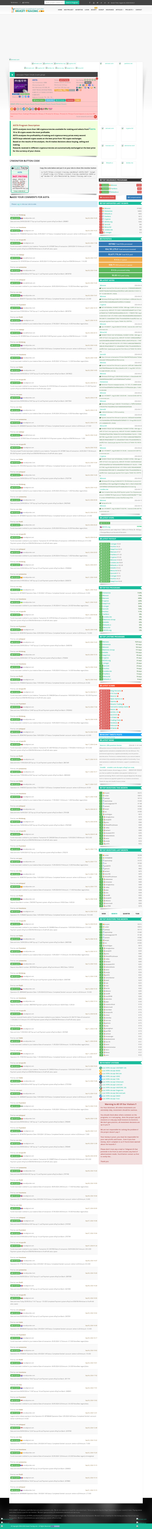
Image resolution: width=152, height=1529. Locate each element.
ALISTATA (114, 715)
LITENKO (113, 717)
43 (101, 1036)
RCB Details (61, 100)
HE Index (25, 94)
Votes (78, 100)
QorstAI (107, 224)
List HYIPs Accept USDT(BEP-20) (114, 1068)
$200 (139, 188)
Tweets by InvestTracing (107, 737)
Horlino (113, 546)
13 (101, 625)
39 (101, 1026)
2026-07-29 (105, 723)
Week (104, 914)
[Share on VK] (28, 97)
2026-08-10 (105, 712)
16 (101, 833)
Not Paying (64, 80)
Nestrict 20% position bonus (111, 745)
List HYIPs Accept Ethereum (113, 1082)
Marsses (113, 552)
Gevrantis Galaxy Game (119, 707)
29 (101, 999)
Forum (22, 104)
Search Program (72, 2)
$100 (139, 192)
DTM (17, 104)
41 (101, 1031)
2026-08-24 (105, 544)
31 (101, 1004)
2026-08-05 (105, 720)
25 (101, 988)
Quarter (126, 914)
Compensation (135, 197)
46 (101, 1044)
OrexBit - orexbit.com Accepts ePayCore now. (117, 767)
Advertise (79, 10)
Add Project (68, 10)
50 (101, 1055)
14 (101, 628)
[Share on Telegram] (25, 97)
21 (101, 978)
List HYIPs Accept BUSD (111, 1071)
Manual (88, 83)
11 (101, 620)
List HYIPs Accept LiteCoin (112, 1085)
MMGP (12, 104)
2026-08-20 (105, 523)
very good (16, 218)
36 (101, 1018)
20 (101, 844)
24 (101, 986)
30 (101, 1002)
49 (101, 1052)
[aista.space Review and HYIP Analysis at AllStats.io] (77, 90)
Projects (129, 10)
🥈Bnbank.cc (114, 192)
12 (101, 622)
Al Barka (113, 728)
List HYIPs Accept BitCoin (112, 1073)
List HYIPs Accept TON (110, 1079)
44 (101, 1039)
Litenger (108, 232)
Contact (139, 10)
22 (101, 980)
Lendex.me (108, 230)
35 (101, 1015)
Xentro (113, 709)
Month (114, 914)
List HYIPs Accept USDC (111, 1076)
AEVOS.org (108, 222)
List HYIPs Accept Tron (111, 1099)
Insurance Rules (108, 197)
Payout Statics (39, 100)
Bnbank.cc (108, 214)
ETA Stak (113, 693)
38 (101, 1023)
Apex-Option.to (116, 699)
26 (101, 991)
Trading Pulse (115, 720)
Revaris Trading (116, 704)
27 (101, 994)
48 (101, 1050)
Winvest (107, 208)
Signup (101, 10)
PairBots (107, 216)
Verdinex (113, 723)
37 (101, 1020)
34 (101, 1012)
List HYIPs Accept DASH (111, 1096)
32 (101, 1007)
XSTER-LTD (114, 712)
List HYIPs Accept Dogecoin (112, 1090)
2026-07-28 (105, 728)
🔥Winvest (113, 185)
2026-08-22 (105, 693)
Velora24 (113, 725)
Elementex (108, 211)
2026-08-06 (105, 715)
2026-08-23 (105, 557)
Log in (19, 204)
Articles (119, 10)
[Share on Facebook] (20, 97)
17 (101, 836)
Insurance (110, 10)
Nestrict (113, 696)
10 (101, 232)
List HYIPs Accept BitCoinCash (113, 1093)
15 (101, 630)
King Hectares (115, 691)
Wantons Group (109, 619)
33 (101, 1010)
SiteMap (26, 2)
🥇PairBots (113, 188)
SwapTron (114, 549)
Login (87, 10)
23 (101, 983)
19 (101, 841)
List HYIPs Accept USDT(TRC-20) (114, 1087)
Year (137, 914)
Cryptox (107, 219)
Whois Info (50, 100)
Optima (113, 701)
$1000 (139, 185)
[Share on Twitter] (22, 97)
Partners (15, 2)
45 (101, 1042)
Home (60, 10)
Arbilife (113, 568)
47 (101, 1047)
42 (101, 1034)
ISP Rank (16, 94)
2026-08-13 (105, 709)
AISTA (34, 80)
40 (101, 1028)
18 (101, 838)
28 (101, 996)
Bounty (94, 10)
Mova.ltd (107, 227)
